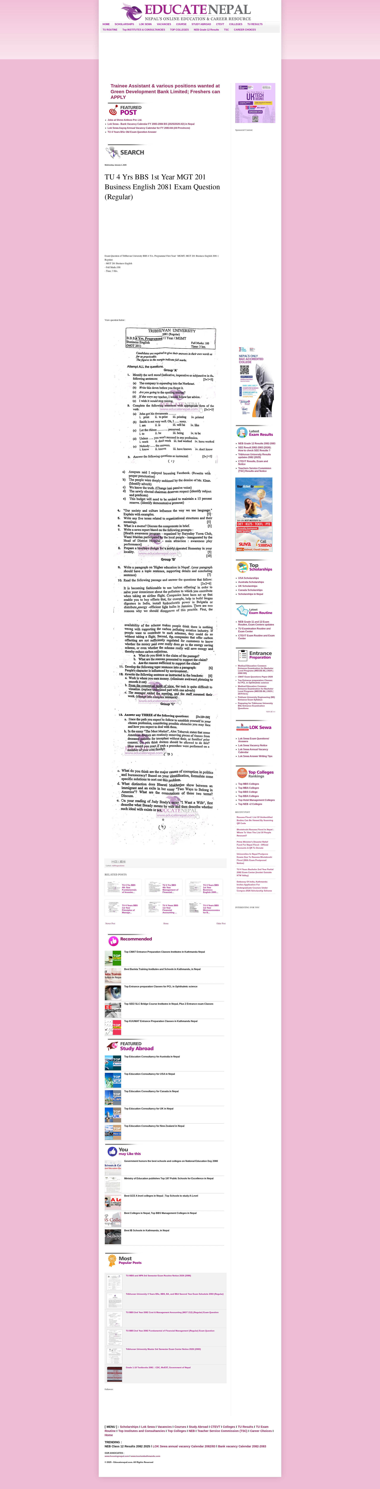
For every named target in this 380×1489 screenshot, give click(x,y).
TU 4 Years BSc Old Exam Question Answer (132, 132)
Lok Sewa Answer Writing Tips (255, 756)
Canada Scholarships (250, 590)
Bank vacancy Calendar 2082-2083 (242, 1446)
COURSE (181, 24)
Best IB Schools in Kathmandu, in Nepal (146, 1230)
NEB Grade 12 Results (206, 29)
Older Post (221, 923)
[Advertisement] (190, 58)
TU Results (245, 1426)
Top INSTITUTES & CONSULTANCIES (143, 29)
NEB (192, 1431)
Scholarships (129, 1426)
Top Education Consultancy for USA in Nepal (149, 1074)
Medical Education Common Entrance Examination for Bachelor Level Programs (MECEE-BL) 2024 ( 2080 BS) (255, 669)
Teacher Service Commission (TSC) (222, 1431)
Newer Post (110, 923)
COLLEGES (235, 24)
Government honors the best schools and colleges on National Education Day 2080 (171, 1161)
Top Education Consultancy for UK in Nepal (148, 1108)
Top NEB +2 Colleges (250, 804)
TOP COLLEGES (179, 29)
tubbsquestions (118, 865)
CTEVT (220, 24)
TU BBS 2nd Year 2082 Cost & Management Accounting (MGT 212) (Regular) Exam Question (172, 1312)
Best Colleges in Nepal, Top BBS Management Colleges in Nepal (160, 1213)
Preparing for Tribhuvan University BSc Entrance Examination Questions (255, 705)
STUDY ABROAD (201, 24)
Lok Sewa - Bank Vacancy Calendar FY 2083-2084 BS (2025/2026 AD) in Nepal (151, 124)
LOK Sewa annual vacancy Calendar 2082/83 (184, 1446)
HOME (106, 24)
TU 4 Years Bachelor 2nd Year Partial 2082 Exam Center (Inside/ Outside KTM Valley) (255, 872)
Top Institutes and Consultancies (141, 1431)
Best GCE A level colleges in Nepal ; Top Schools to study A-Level (161, 1196)
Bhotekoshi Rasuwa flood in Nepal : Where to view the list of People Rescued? (255, 832)
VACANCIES (164, 24)
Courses (180, 1426)
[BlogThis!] (115, 861)
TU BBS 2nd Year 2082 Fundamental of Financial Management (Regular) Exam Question (170, 1331)
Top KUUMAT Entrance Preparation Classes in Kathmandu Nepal (160, 1021)
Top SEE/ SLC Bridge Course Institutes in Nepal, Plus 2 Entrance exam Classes (168, 1004)
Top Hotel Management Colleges (256, 800)
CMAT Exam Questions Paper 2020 (255, 677)
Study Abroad (198, 1426)
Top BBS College (248, 792)
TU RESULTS (255, 24)
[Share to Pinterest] (124, 861)
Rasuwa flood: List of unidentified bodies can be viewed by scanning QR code (255, 820)
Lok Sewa (148, 1426)
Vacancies (164, 1426)
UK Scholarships (247, 586)
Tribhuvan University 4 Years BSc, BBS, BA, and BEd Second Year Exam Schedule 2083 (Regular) (175, 1294)
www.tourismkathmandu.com (145, 1456)
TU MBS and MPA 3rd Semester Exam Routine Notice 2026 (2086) (158, 1275)
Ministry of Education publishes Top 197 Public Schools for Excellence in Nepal (168, 1178)
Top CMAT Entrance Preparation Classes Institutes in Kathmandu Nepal (164, 952)
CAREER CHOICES (245, 29)
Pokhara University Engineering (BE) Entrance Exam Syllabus (256, 698)
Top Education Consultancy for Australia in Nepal (152, 1056)
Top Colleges (177, 1431)
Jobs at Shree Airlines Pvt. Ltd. (125, 120)
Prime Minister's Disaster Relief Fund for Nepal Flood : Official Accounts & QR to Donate (252, 845)
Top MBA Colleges (248, 788)
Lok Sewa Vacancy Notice (252, 745)
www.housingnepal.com (117, 1456)
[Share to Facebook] (121, 861)
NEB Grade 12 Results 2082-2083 (256, 443)
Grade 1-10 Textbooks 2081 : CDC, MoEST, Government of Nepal (158, 1367)
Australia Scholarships (251, 582)
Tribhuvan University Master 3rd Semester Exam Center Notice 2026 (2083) (163, 1349)
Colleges (229, 1426)
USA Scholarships (248, 578)
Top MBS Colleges (248, 784)
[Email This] (112, 861)
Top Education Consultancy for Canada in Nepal (151, 1091)
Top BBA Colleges (248, 796)
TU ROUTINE (110, 29)
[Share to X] (118, 861)
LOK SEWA (145, 24)
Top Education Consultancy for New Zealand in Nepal (154, 1126)
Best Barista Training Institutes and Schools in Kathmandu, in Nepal (162, 969)
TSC (226, 29)
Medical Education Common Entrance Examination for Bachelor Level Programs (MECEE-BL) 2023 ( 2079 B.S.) (255, 690)
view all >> (270, 711)
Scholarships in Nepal (250, 594)
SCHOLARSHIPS (124, 24)
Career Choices (261, 1431)
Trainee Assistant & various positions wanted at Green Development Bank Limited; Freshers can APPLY (165, 91)
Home (165, 923)
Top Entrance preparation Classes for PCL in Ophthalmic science (160, 986)
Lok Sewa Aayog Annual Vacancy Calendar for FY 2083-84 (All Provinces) (149, 128)
